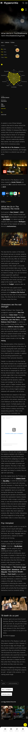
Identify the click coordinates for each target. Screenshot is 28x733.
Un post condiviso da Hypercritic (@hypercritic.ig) (14, 448)
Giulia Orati (3, 114)
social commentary (13, 683)
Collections (5, 730)
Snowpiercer (15, 569)
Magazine (11, 730)
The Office (6, 481)
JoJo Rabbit (6, 219)
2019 (2, 104)
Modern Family (20, 478)
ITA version (23, 730)
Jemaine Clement (5, 97)
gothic (3, 683)
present (3, 106)
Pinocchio (4, 572)
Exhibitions (17, 730)
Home (2, 42)
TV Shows (12, 42)
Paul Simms (4, 101)
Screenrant (12, 635)
